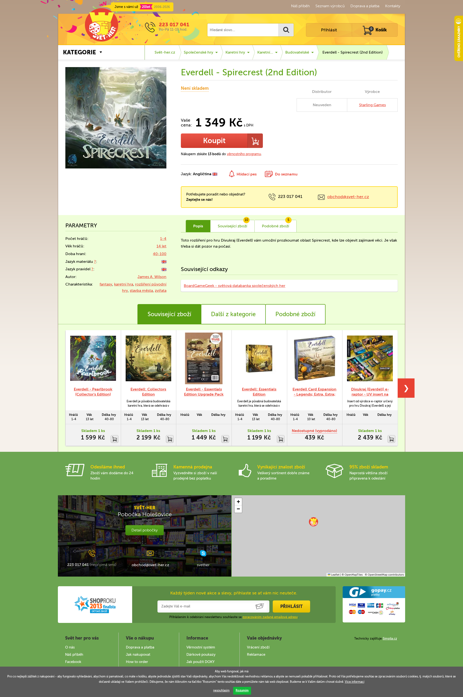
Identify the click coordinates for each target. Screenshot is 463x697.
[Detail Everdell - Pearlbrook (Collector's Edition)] (93, 358)
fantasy (106, 284)
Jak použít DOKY (200, 662)
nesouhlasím (221, 690)
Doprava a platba (364, 6)
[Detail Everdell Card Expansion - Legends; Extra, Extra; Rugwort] (315, 358)
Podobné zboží (295, 314)
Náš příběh (300, 6)
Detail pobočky (144, 530)
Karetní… (265, 52)
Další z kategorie (233, 314)
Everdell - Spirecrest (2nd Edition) (352, 52)
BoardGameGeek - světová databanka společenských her (234, 285)
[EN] (164, 261)
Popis (198, 226)
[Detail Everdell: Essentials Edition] (259, 358)
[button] (313, 521)
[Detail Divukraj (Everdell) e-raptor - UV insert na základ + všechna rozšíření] (370, 358)
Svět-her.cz (165, 52)
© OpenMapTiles (352, 574)
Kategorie (79, 52)
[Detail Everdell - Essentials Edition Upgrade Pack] (204, 358)
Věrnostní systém (200, 647)
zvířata (160, 290)
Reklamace (256, 654)
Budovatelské (297, 52)
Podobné (275, 224)
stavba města (141, 290)
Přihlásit (329, 30)
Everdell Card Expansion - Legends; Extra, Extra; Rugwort (314, 394)
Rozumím (242, 690)
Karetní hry (235, 52)
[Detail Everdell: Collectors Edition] (148, 358)
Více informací (354, 681)
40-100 (159, 253)
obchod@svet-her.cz (348, 196)
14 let (161, 246)
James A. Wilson (151, 276)
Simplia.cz (390, 638)
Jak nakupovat (138, 654)
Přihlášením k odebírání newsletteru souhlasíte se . (234, 617)
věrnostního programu (244, 154)
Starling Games (372, 105)
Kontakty (392, 6)
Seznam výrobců (330, 6)
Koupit (214, 140)
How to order (137, 662)
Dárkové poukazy (201, 654)
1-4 (163, 238)
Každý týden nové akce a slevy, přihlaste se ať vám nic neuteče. (233, 593)
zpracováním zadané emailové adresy (270, 617)
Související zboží (169, 314)
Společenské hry (198, 52)
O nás (70, 647)
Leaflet (335, 574)
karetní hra (123, 284)
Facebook (73, 662)
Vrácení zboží (258, 647)
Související (233, 224)
